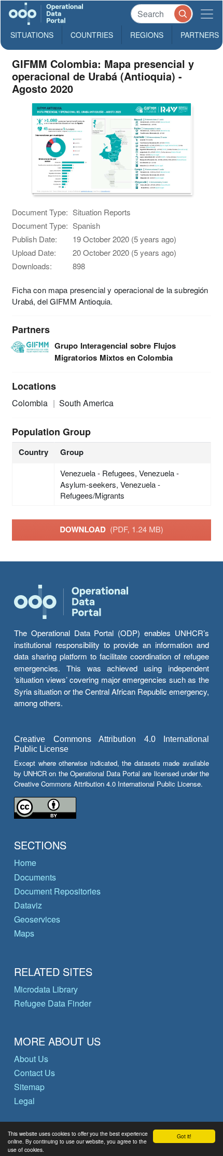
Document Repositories (57, 891)
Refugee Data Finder (52, 1003)
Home (25, 863)
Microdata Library (46, 989)
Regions (146, 35)
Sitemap (29, 1087)
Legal (24, 1101)
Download (111, 529)
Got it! (184, 1136)
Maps (24, 933)
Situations (31, 35)
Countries (92, 35)
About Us (31, 1059)
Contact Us (34, 1073)
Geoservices (37, 919)
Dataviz (28, 905)
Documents (35, 877)
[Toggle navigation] (207, 13)
